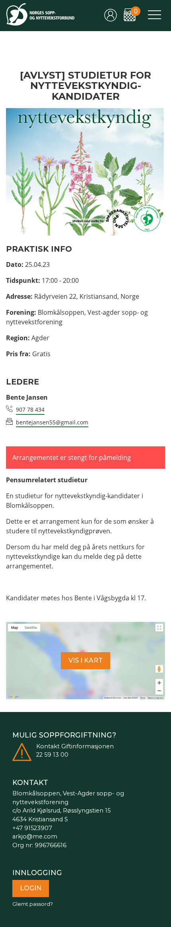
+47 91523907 (32, 828)
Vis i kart (85, 660)
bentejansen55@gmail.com (52, 422)
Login (30, 888)
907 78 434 (30, 409)
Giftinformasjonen (87, 746)
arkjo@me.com (34, 836)
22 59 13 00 (52, 754)
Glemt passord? (32, 904)
